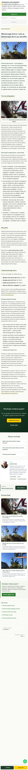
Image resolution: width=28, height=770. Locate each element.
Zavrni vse (14, 22)
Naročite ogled (14, 425)
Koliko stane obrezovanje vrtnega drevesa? (11, 442)
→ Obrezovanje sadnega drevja (10, 608)
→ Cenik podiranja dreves (8, 618)
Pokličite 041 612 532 (14, 420)
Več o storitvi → (21, 487)
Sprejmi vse (14, 14)
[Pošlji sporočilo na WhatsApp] (25, 761)
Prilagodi (14, 18)
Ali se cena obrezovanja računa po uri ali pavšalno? (13, 448)
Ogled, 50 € (21, 767)
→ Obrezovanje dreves (8, 605)
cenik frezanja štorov (8, 295)
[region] (14, 12)
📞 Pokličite (7, 767)
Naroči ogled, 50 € (8, 594)
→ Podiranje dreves (7, 615)
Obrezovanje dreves (5, 28)
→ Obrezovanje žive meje (8, 612)
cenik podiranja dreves (11, 293)
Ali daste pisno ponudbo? (9, 454)
